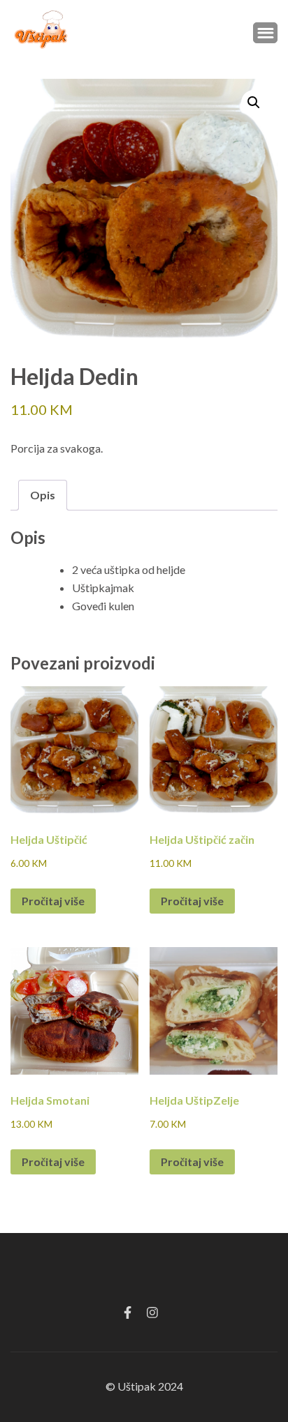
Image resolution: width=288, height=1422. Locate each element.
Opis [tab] (42, 494)
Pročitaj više (53, 900)
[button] (253, 102)
